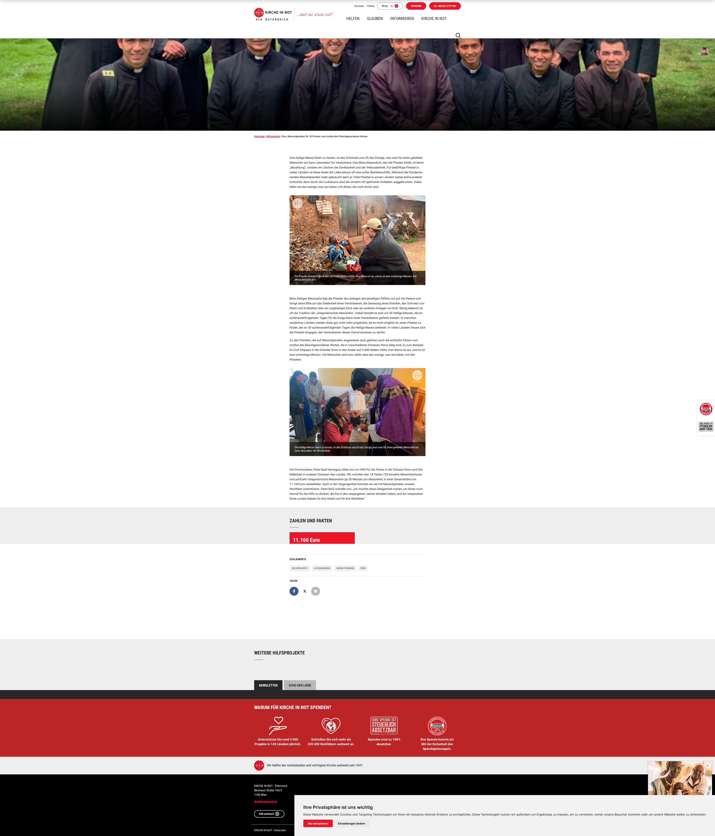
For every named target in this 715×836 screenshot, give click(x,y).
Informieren (402, 18)
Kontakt (359, 5)
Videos (371, 5)
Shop (385, 5)
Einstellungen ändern (351, 823)
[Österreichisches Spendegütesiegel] (706, 409)
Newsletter (268, 685)
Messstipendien (345, 568)
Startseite (259, 136)
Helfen (353, 18)
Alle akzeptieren (318, 823)
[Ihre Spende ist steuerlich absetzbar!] (706, 427)
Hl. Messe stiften (445, 5)
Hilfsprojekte (273, 136)
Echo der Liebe (300, 685)
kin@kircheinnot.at (265, 801)
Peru (363, 568)
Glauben (375, 18)
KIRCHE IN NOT (434, 18)
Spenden (416, 5)
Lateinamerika (322, 568)
